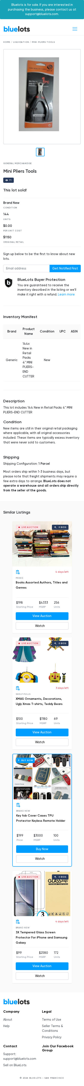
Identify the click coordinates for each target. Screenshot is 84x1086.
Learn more (66, 294)
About (7, 1019)
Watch (40, 626)
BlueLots (16, 29)
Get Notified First (65, 268)
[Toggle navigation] (75, 29)
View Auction (42, 616)
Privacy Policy (51, 1037)
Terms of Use (51, 1019)
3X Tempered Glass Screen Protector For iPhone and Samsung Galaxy (41, 937)
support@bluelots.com (19, 1059)
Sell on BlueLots (14, 1065)
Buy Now (42, 849)
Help (6, 1026)
